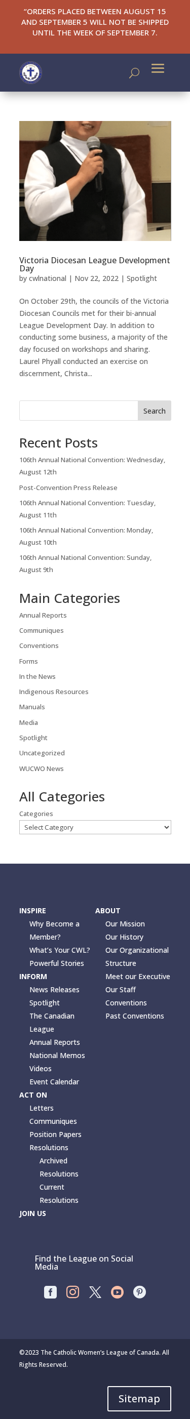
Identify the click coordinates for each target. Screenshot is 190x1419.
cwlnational (47, 278)
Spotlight (142, 278)
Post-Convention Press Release (68, 487)
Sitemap (139, 1398)
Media (28, 722)
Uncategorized (42, 752)
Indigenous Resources (54, 691)
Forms (28, 661)
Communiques (41, 630)
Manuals (32, 706)
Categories (36, 813)
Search (154, 411)
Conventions (39, 645)
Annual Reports (43, 615)
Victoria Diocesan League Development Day (94, 264)
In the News (37, 676)
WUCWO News (41, 768)
